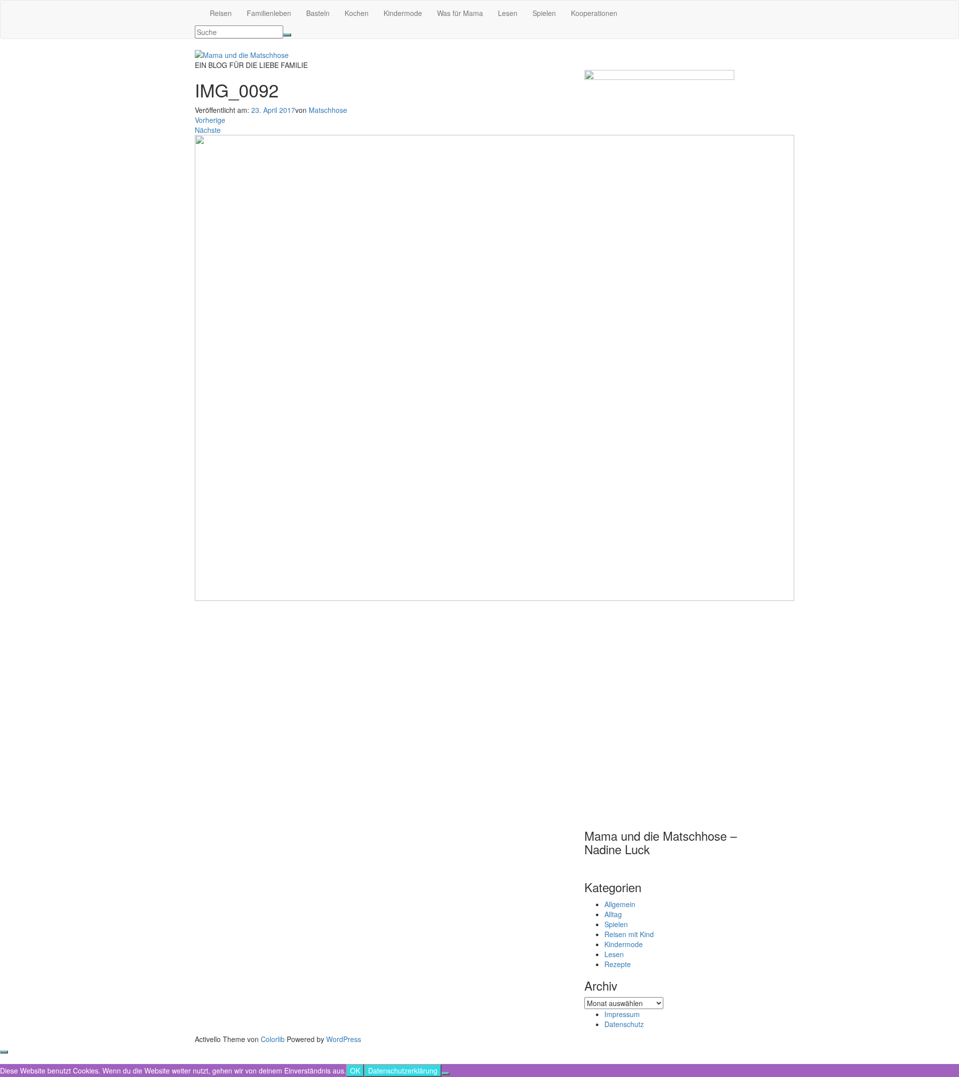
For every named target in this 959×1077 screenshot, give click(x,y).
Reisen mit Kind (629, 934)
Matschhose (328, 110)
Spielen (544, 13)
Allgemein (619, 904)
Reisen (221, 13)
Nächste (208, 130)
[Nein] (446, 1073)
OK (355, 1071)
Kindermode (403, 13)
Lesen (507, 13)
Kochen (357, 13)
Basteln (318, 13)
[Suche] (287, 34)
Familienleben (269, 13)
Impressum (622, 1014)
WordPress (343, 1039)
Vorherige (210, 120)
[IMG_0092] (494, 367)
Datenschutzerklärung (403, 1071)
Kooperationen (594, 13)
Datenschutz (624, 1024)
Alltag (613, 914)
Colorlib (273, 1039)
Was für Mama (460, 13)
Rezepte (617, 964)
